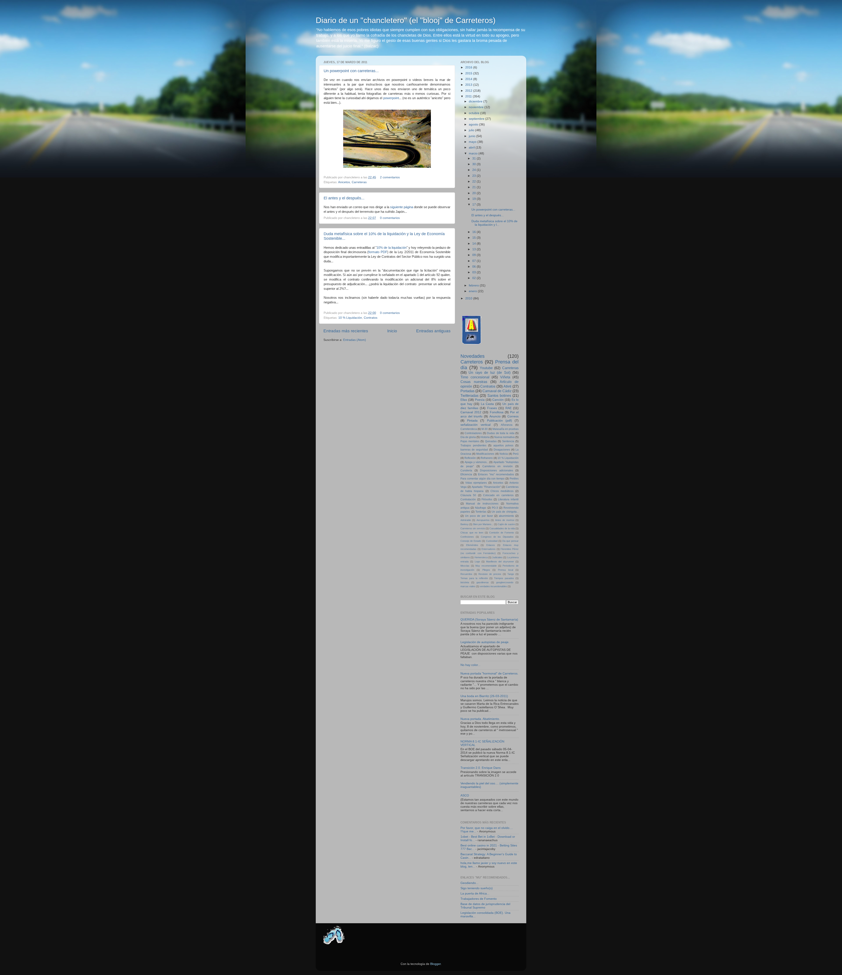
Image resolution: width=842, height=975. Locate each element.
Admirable (465, 520)
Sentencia (508, 441)
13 (474, 249)
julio (472, 130)
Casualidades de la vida (502, 528)
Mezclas (464, 565)
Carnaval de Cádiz (497, 391)
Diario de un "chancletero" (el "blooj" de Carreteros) (406, 20)
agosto (474, 124)
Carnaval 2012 (470, 412)
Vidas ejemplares (476, 482)
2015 (469, 73)
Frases (492, 408)
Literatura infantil (508, 499)
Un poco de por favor (479, 515)
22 (474, 181)
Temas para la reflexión (474, 578)
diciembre (476, 101)
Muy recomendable (486, 565)
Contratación (468, 499)
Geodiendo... (469, 883)
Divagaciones (502, 449)
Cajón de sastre (506, 524)
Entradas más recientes (345, 331)
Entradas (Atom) (354, 340)
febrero (474, 285)
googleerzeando (504, 582)
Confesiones (467, 536)
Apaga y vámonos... (477, 462)
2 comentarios (390, 177)
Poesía (480, 399)
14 (474, 243)
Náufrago (480, 507)
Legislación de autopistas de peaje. (484, 642)
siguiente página (401, 207)
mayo (473, 141)
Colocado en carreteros (498, 495)
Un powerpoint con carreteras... (351, 71)
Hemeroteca (481, 557)
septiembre (477, 118)
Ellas (463, 399)
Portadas (467, 391)
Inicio (392, 331)
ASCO (464, 795)
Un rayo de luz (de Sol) (489, 372)
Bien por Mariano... (483, 524)
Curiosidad (492, 541)
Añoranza (506, 424)
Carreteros (471, 362)
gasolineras (482, 582)
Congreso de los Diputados (497, 536)
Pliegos (486, 570)
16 (474, 232)
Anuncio (495, 416)
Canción (498, 399)
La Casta (487, 404)
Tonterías (480, 511)
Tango (510, 574)
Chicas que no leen (471, 532)
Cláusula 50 (468, 495)
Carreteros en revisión (497, 466)
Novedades (472, 356)
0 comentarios (390, 218)
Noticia (503, 453)
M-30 (485, 429)
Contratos (370, 317)
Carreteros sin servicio (472, 528)
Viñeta (505, 377)
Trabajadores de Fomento (478, 898)
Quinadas (491, 441)
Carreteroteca (468, 429)
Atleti (507, 386)
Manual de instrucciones (482, 503)
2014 (469, 79)
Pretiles (514, 478)
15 (474, 237)
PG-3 (495, 507)
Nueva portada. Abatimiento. (480, 719)
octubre (474, 113)
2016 (469, 67)
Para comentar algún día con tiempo (482, 478)
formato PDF (377, 252)
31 (474, 158)
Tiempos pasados (504, 578)
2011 (469, 96)
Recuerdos (466, 574)
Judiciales (497, 557)
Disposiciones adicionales (496, 470)
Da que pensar (510, 541)
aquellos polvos (503, 445)
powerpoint (391, 98)
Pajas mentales (469, 441)
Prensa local (505, 570)
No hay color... (470, 665)
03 (474, 272)
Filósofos (487, 499)
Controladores (473, 433)
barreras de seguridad (474, 449)
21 (474, 187)
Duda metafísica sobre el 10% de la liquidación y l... (494, 223)
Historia (485, 437)
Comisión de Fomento (501, 532)
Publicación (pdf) (499, 420)
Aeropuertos (483, 520)
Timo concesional (474, 377)
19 (474, 198)
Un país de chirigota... (505, 511)
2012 (469, 90)
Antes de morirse (504, 520)
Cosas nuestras (473, 382)
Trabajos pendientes (473, 445)
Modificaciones (485, 453)
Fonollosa (496, 412)
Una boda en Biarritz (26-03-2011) (484, 696)
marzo (473, 153)
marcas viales (467, 586)
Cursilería (466, 470)
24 (474, 170)
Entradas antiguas (433, 331)
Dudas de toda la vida (500, 433)
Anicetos (344, 182)
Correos (513, 416)
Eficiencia (466, 474)
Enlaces (490, 545)
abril (472, 147)
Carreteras (359, 182)
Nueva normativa (504, 437)
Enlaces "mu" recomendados (496, 474)
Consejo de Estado (470, 541)
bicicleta (464, 582)
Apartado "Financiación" (486, 486)
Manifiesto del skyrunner (500, 561)
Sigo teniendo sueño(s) (476, 888)
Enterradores (489, 549)
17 (474, 204)
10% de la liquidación (391, 247)
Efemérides (472, 545)
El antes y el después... (344, 198)
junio (472, 136)
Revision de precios (489, 574)
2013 (469, 84)
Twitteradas (469, 395)
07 (474, 261)
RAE (508, 408)
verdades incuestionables (493, 586)
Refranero (487, 458)
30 (474, 164)
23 (474, 175)
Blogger (435, 964)
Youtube (486, 368)
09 (474, 255)
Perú (516, 453)
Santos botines (499, 395)
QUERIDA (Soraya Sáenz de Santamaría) (489, 619)
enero (473, 291)
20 (474, 193)
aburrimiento (506, 515)
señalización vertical (475, 424)
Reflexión (470, 458)
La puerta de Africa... (474, 893)
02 (474, 278)
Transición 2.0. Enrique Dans (480, 767)
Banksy (464, 524)
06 (474, 266)
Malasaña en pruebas (505, 429)
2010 (469, 298)
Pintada (472, 420)
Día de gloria (468, 437)
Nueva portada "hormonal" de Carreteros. (489, 673)
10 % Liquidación (350, 317)
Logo (477, 561)
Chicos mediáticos (502, 491)
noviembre (476, 107)
